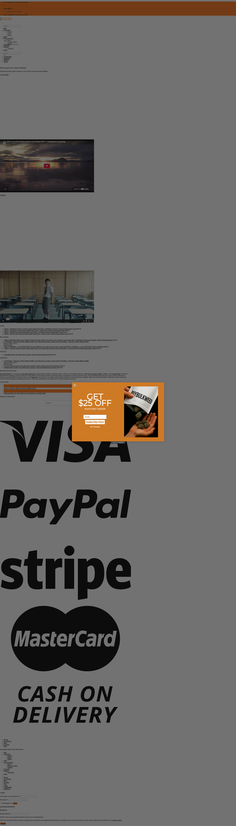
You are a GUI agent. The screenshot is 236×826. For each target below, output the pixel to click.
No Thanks (95, 427)
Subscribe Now (95, 422)
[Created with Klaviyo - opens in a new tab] (118, 442)
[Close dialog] (74, 385)
